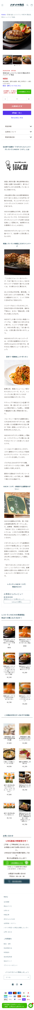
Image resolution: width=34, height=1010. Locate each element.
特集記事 (6, 914)
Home (3, 14)
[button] (2, 5)
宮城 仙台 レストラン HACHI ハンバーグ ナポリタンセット (25, 698)
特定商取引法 (8, 948)
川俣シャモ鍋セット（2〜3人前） (9, 762)
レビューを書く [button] (17, 602)
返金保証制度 (8, 957)
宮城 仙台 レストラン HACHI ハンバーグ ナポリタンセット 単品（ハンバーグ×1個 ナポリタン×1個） (9, 670)
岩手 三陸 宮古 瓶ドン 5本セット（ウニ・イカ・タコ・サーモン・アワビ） (9, 788)
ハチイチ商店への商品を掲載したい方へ (16, 927)
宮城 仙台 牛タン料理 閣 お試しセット (25, 786)
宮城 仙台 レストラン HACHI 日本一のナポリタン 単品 (25, 641)
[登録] (28, 977)
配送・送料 (7, 944)
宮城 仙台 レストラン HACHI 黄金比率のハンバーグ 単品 (16, 74)
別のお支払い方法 (17, 118)
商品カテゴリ (8, 906)
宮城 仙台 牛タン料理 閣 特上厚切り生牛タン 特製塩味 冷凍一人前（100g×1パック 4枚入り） (25, 817)
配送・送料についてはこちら (12, 86)
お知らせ (6, 910)
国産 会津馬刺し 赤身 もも (25, 762)
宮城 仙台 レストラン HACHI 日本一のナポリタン (9, 697)
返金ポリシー (8, 961)
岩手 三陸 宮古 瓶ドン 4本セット (9, 814)
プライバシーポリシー (11, 965)
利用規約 (6, 952)
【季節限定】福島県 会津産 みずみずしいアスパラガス (25, 738)
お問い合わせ (8, 932)
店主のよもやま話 (9, 919)
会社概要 (6, 902)
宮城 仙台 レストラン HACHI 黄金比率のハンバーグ (25, 667)
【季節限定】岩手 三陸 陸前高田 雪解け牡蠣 (9, 738)
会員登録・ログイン (10, 923)
